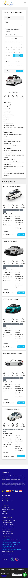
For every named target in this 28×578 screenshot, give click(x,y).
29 (19, 55)
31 (6, 58)
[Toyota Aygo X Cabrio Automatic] (14, 195)
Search (19, 71)
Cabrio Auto (5, 231)
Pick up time (8, 61)
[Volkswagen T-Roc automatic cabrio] (14, 363)
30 (21, 55)
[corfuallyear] (7, 1)
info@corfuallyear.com (8, 551)
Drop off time (18, 61)
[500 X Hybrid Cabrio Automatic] (14, 416)
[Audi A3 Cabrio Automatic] (14, 251)
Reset (8, 71)
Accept (4, 575)
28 (16, 55)
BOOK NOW (21, 234)
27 (14, 55)
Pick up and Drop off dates (11, 35)
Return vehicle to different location (12, 30)
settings (12, 573)
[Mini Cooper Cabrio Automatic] (14, 309)
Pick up (6, 22)
